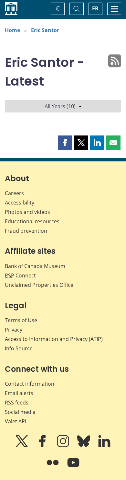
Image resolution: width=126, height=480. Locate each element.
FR (95, 8)
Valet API (15, 421)
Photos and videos (27, 212)
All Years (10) (60, 106)
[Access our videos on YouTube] (73, 467)
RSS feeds (16, 402)
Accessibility (19, 202)
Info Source (19, 348)
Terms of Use (21, 320)
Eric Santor (45, 30)
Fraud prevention (26, 230)
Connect (20, 275)
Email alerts (19, 393)
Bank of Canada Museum (35, 266)
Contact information (29, 383)
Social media (20, 412)
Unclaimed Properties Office (39, 284)
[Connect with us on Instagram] (63, 445)
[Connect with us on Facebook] (43, 445)
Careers (14, 193)
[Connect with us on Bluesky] (84, 445)
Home (12, 30)
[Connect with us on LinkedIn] (104, 445)
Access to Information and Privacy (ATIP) (54, 339)
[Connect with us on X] (22, 445)
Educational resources (32, 221)
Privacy (13, 329)
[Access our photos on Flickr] (53, 467)
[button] (65, 142)
